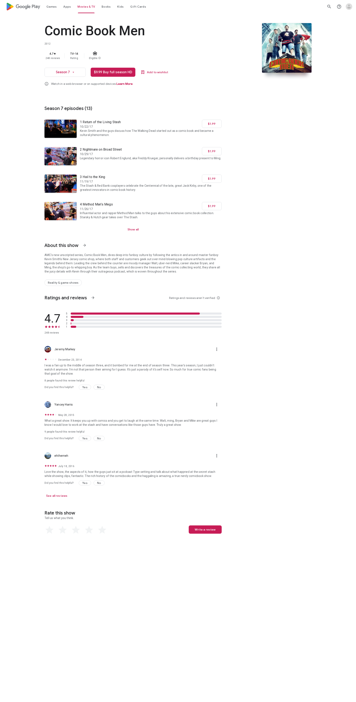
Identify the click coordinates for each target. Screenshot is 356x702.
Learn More (124, 84)
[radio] (49, 530)
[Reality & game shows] (63, 283)
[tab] (51, 6)
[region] (126, 55)
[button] (85, 387)
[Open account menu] (349, 7)
